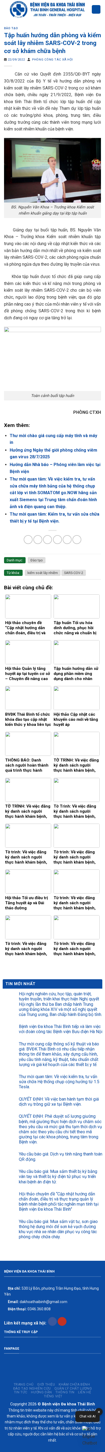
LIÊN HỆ (84, 1392)
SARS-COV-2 (73, 573)
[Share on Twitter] (47, 539)
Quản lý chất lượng (73, 1388)
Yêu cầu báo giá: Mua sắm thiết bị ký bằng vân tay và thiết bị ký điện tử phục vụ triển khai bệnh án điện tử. (58, 1176)
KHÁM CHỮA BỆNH (74, 1384)
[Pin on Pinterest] (67, 539)
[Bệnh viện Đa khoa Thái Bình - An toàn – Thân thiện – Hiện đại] (48, 9)
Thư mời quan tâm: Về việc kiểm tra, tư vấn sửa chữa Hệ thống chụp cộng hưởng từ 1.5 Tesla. (59, 1081)
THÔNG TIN (65, 1392)
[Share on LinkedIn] (76, 539)
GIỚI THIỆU (46, 1384)
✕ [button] (98, 1412)
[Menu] (96, 9)
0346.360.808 (29, 1309)
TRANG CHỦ (24, 1384)
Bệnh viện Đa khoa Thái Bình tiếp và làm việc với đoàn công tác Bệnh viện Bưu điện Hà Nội (60, 1029)
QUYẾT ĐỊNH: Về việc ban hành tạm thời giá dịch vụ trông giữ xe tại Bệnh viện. (59, 1102)
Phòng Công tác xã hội (52, 59)
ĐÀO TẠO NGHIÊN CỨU (32, 1388)
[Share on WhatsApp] (28, 539)
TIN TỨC (20, 1392)
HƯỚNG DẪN (41, 1392)
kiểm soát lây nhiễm (42, 573)
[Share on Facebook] (37, 539)
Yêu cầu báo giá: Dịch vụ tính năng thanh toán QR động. (60, 1156)
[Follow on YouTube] (62, 1321)
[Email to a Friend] (57, 539)
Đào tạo (11, 28)
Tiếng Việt (53, 1396)
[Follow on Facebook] (52, 1321)
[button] (91, 1436)
